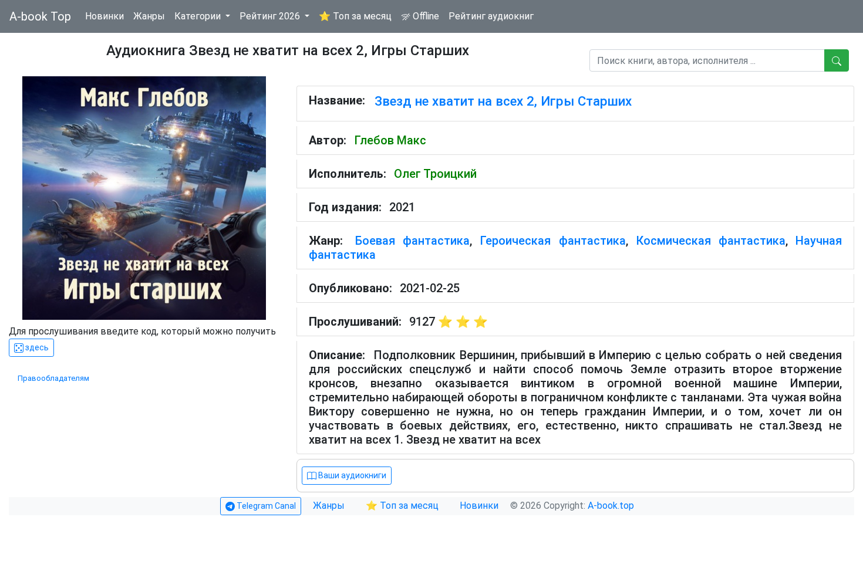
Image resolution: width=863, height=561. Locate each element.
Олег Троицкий (435, 174)
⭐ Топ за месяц (355, 16)
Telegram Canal (265, 506)
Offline (424, 16)
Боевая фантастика (412, 241)
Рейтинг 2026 (271, 16)
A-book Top (40, 16)
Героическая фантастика (552, 241)
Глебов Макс (390, 140)
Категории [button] (198, 16)
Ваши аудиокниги (351, 475)
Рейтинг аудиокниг (491, 16)
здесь (36, 347)
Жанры (149, 16)
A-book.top (611, 505)
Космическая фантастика (711, 241)
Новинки (104, 16)
